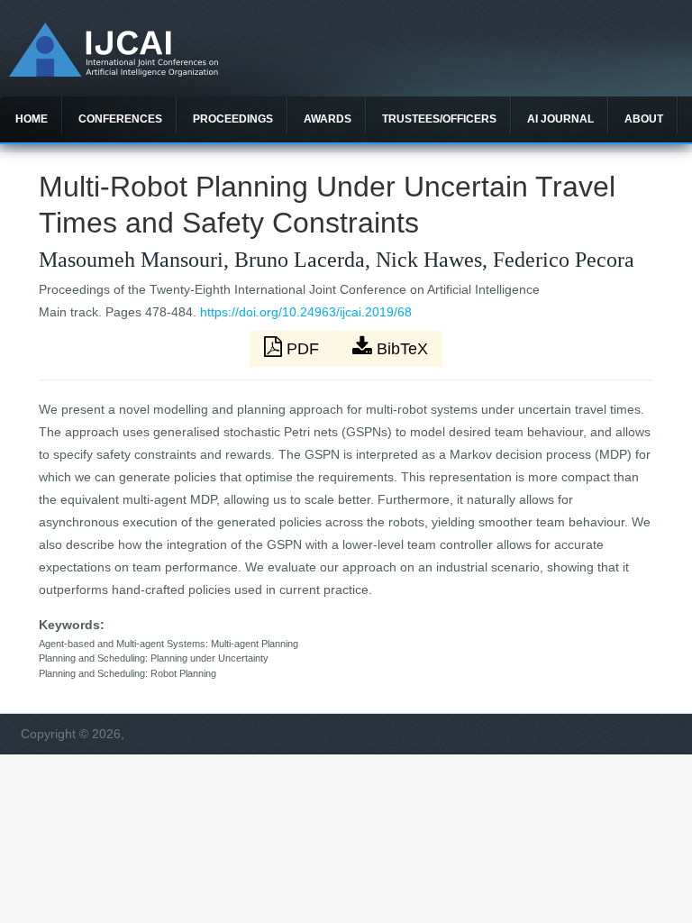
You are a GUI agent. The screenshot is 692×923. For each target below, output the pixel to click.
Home (31, 119)
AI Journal (560, 119)
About (643, 119)
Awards (327, 119)
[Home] (113, 72)
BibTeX (400, 349)
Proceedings (233, 119)
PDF (302, 349)
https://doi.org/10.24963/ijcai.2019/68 (306, 312)
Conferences (120, 119)
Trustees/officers (439, 119)
